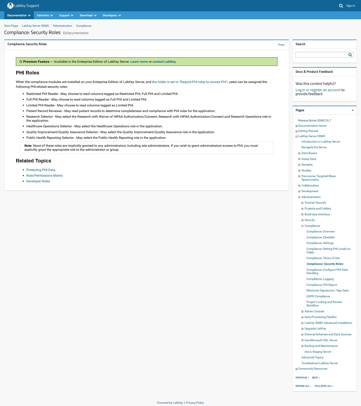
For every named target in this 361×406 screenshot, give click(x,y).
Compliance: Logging (320, 279)
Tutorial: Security (315, 202)
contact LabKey (164, 62)
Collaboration (310, 185)
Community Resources (312, 368)
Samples (307, 164)
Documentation (78, 32)
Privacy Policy (195, 402)
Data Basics (309, 153)
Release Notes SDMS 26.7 (314, 120)
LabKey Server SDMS (35, 25)
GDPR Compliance (318, 296)
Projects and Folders (318, 208)
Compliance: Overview (320, 231)
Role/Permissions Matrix (44, 175)
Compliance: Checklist (320, 237)
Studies (306, 170)
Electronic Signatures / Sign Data (327, 290)
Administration (62, 25)
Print (281, 44)
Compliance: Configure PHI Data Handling (327, 271)
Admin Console (314, 311)
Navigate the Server (314, 147)
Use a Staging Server (318, 351)
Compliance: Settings (320, 243)
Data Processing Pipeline (321, 317)
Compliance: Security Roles (324, 264)
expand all (303, 386)
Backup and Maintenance (321, 345)
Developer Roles (38, 181)
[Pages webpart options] (352, 110)
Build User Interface (317, 214)
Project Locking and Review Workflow (324, 303)
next (315, 377)
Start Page (11, 25)
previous (301, 377)
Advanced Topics (312, 357)
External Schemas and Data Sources (328, 334)
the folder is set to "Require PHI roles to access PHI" (189, 82)
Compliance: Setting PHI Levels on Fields (328, 250)
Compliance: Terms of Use (323, 258)
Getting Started (308, 131)
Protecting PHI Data (40, 170)
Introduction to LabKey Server (320, 141)
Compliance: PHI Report (321, 284)
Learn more (139, 62)
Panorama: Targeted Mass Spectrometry (318, 177)
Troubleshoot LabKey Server (319, 363)
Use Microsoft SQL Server (321, 340)
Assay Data (308, 159)
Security (310, 220)
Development (309, 191)
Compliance (83, 25)
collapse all (323, 386)
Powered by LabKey (170, 402)
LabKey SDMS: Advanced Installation (328, 322)
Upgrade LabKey (315, 328)
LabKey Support (26, 5)
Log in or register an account (318, 90)
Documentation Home (312, 125)
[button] (341, 6)
